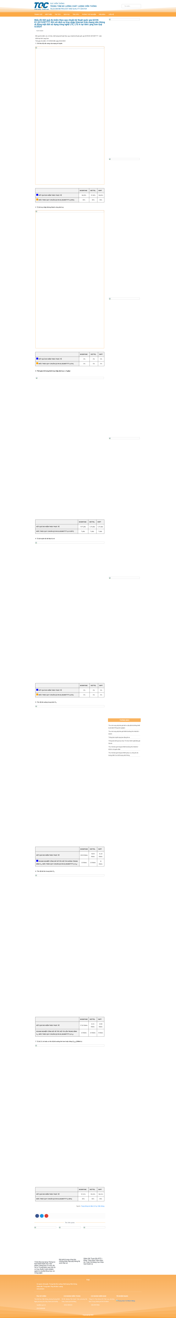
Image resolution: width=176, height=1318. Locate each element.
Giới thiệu (48, 14)
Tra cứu (76, 14)
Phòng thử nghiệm (89, 14)
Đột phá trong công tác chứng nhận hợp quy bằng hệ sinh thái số (69, 1261)
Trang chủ (38, 14)
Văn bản (102, 14)
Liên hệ (111, 14)
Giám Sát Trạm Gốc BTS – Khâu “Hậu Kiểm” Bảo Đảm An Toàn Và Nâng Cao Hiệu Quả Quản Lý (94, 1261)
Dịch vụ (66, 14)
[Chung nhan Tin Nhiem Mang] (125, 1301)
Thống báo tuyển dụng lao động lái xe (119, 737)
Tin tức (57, 14)
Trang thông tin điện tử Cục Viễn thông (92, 1206)
